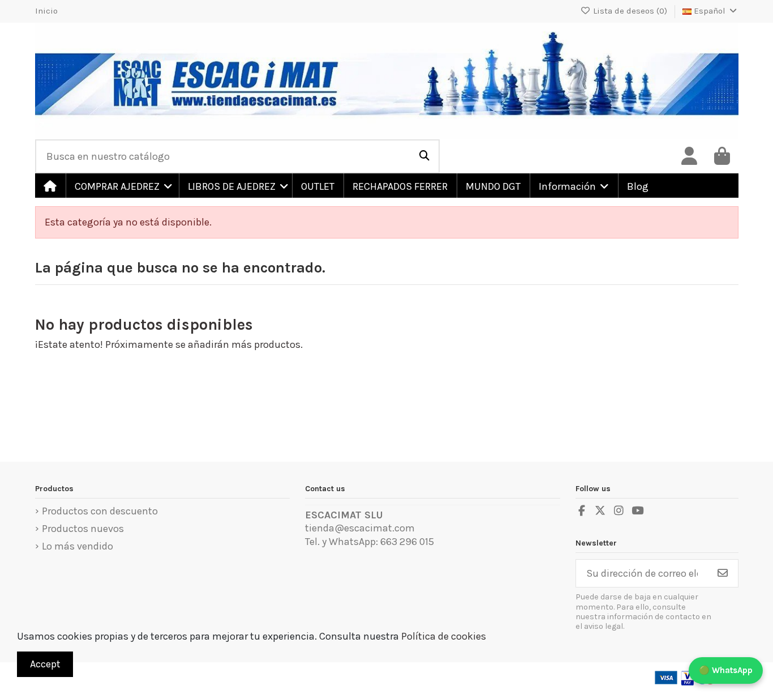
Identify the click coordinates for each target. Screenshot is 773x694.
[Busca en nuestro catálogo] (424, 156)
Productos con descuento (100, 511)
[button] (121, 185)
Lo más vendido (77, 546)
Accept (45, 664)
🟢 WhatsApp (726, 670)
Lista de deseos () (630, 11)
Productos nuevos (83, 528)
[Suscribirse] (722, 573)
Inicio (46, 11)
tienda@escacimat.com (360, 528)
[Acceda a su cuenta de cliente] (689, 156)
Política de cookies (443, 636)
